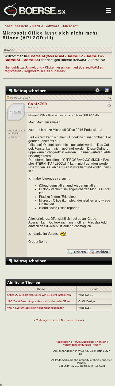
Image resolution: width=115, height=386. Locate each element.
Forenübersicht (15, 26)
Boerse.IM (37, 56)
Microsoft (71, 26)
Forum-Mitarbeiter (83, 341)
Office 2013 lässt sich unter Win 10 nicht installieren (39, 294)
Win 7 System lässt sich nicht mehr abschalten (35, 307)
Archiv (97, 344)
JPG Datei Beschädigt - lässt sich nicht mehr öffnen (39, 301)
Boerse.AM (55, 56)
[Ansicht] (107, 91)
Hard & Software (46, 26)
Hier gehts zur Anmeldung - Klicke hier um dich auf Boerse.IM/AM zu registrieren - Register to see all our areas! (54, 69)
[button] (108, 10)
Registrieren (63, 341)
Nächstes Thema (71, 320)
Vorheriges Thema (47, 320)
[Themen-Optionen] (97, 91)
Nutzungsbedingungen (77, 344)
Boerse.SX (30, 60)
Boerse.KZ (75, 56)
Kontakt (101, 341)
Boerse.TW (94, 56)
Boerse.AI (12, 60)
